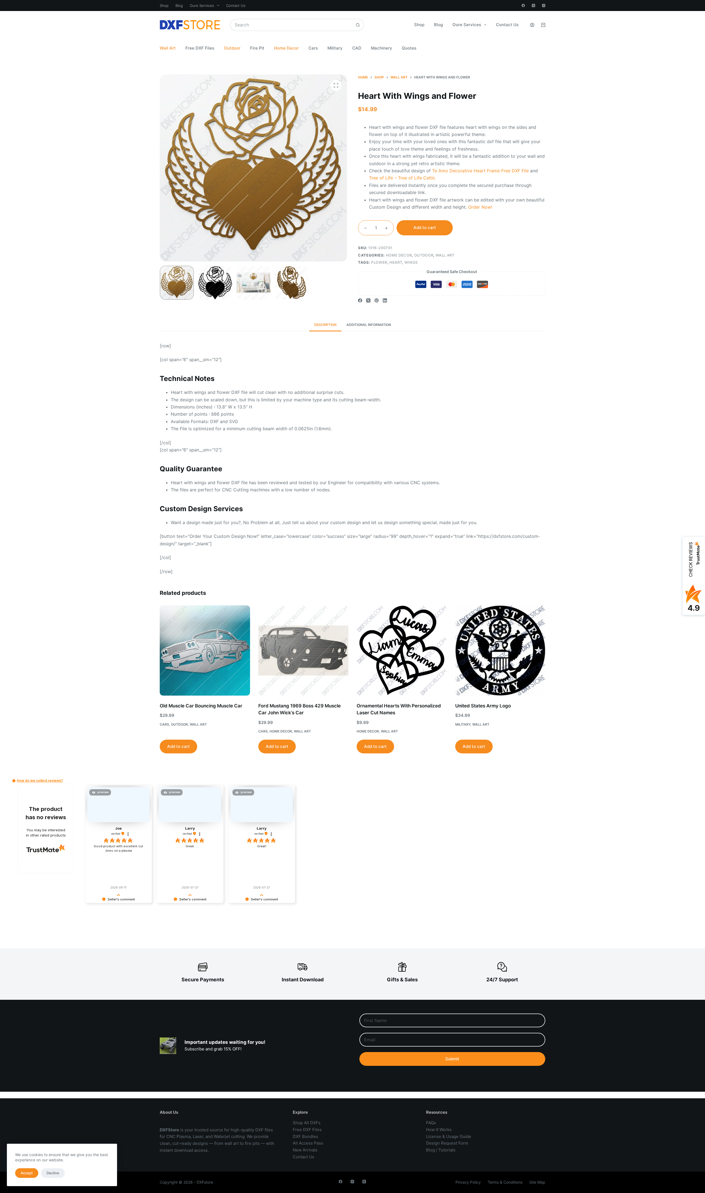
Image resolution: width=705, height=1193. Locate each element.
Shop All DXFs (307, 1122)
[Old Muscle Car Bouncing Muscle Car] (205, 650)
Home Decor (286, 48)
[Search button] (358, 25)
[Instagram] (543, 5)
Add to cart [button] (178, 746)
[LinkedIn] (385, 300)
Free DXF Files (199, 48)
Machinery (381, 48)
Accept (27, 1173)
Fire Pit (257, 48)
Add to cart (424, 227)
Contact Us (235, 5)
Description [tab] (325, 325)
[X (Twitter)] (533, 5)
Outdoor (232, 48)
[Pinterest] (377, 300)
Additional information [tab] (368, 325)
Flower (379, 262)
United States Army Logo (483, 706)
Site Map (537, 1182)
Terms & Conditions (505, 1182)
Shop (164, 5)
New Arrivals (305, 1150)
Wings (411, 262)
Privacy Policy (468, 1182)
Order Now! (480, 207)
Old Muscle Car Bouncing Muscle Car (201, 706)
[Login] (532, 25)
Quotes (409, 48)
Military (335, 48)
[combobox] (291, 25)
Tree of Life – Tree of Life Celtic (402, 178)
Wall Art (168, 48)
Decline (53, 1173)
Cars (313, 48)
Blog (179, 5)
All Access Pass (308, 1143)
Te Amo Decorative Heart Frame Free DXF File (480, 170)
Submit (452, 1058)
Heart (395, 262)
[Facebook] (523, 5)
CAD (356, 48)
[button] (14, 781)
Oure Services (202, 5)
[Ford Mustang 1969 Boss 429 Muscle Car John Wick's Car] (303, 650)
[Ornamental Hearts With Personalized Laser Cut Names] (402, 650)
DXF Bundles (305, 1136)
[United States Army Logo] (500, 650)
